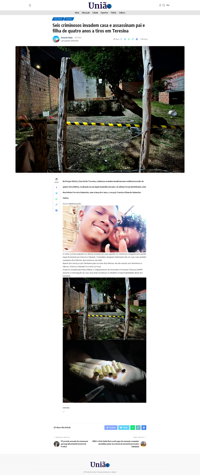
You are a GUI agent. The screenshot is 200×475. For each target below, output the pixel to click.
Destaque (58, 19)
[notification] (160, 5)
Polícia (69, 19)
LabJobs (113, 472)
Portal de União (67, 37)
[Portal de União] (100, 5)
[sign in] (30, 5)
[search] (163, 5)
